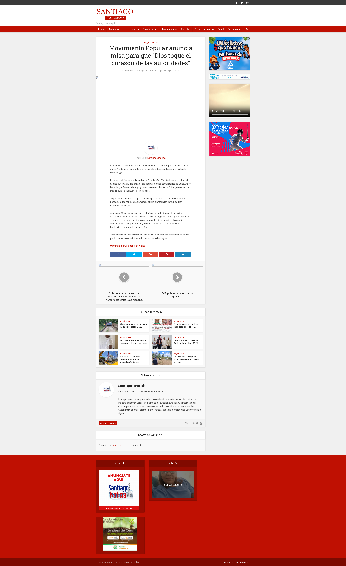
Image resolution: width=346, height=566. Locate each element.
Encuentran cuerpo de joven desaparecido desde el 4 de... (186, 359)
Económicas (149, 29)
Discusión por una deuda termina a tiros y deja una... (134, 341)
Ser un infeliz (173, 484)
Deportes (185, 29)
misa (142, 245)
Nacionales (133, 29)
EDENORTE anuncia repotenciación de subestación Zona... (130, 359)
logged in (116, 445)
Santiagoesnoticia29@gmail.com (237, 562)
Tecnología (234, 29)
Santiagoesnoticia (171, 70)
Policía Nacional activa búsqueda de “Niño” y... (186, 325)
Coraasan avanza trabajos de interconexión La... (133, 325)
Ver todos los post (108, 423)
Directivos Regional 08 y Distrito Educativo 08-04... (186, 341)
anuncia (116, 245)
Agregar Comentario (149, 70)
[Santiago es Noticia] (115, 14)
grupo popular (130, 245)
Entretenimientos (204, 29)
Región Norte (115, 29)
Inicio (101, 29)
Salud (221, 29)
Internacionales (168, 29)
